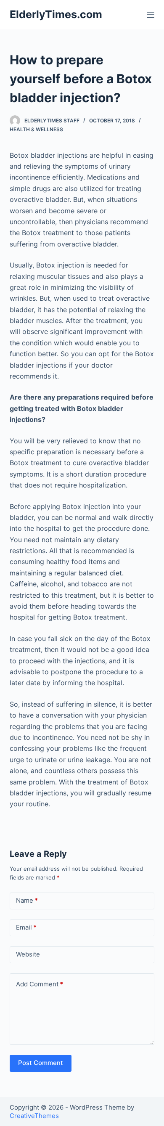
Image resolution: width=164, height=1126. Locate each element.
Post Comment (40, 1063)
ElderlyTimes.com (56, 14)
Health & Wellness (36, 129)
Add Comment (39, 984)
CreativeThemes (34, 1116)
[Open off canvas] (150, 15)
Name (27, 900)
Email (26, 927)
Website (28, 954)
